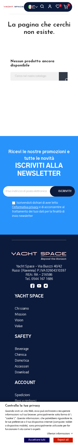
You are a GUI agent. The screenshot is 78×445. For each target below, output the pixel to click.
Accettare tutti (36, 440)
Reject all (63, 440)
